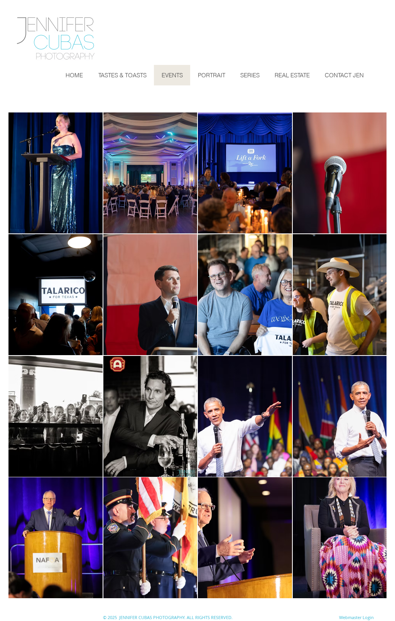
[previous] (25, 362)
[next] (370, 362)
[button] (55, 172)
